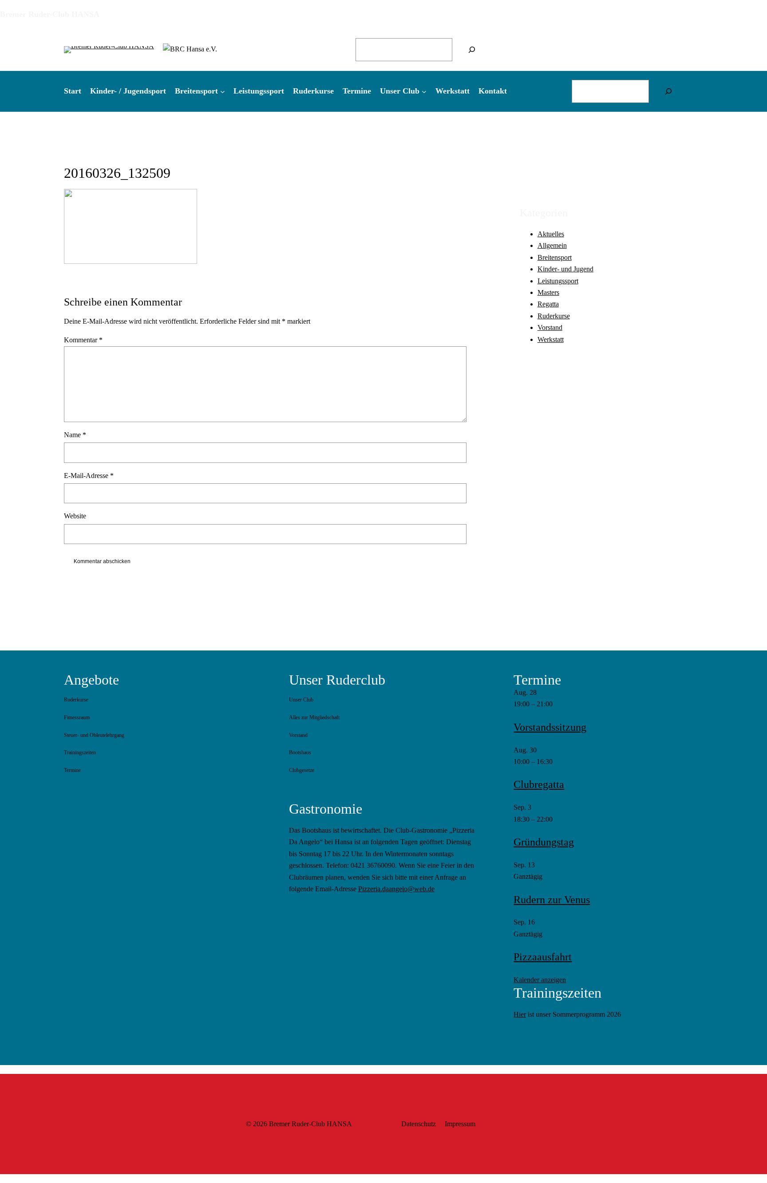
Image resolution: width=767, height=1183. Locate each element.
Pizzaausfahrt (543, 957)
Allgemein (552, 245)
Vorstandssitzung (550, 727)
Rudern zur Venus (552, 899)
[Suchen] (472, 49)
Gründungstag (544, 842)
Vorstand (550, 327)
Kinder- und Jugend (565, 269)
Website (75, 516)
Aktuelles (551, 233)
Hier (520, 1014)
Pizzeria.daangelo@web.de (396, 889)
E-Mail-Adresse (89, 475)
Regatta (548, 304)
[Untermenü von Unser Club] (424, 91)
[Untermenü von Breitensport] (222, 91)
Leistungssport (558, 280)
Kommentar (83, 340)
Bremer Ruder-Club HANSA (49, 14)
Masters (548, 292)
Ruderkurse (554, 315)
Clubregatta (539, 784)
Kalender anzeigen (540, 979)
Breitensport (555, 257)
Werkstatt (551, 339)
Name (75, 435)
